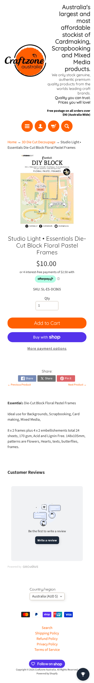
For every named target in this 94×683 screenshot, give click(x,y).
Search (47, 627)
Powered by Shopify (47, 673)
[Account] (40, 126)
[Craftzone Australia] (25, 60)
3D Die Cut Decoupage (38, 142)
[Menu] (27, 126)
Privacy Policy (47, 644)
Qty (47, 298)
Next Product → (77, 385)
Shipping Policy (47, 633)
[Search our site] (67, 126)
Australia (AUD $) (45, 596)
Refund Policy (47, 638)
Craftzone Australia (45, 669)
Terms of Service (47, 649)
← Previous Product (19, 385)
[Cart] (53, 126)
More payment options (47, 348)
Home (12, 142)
